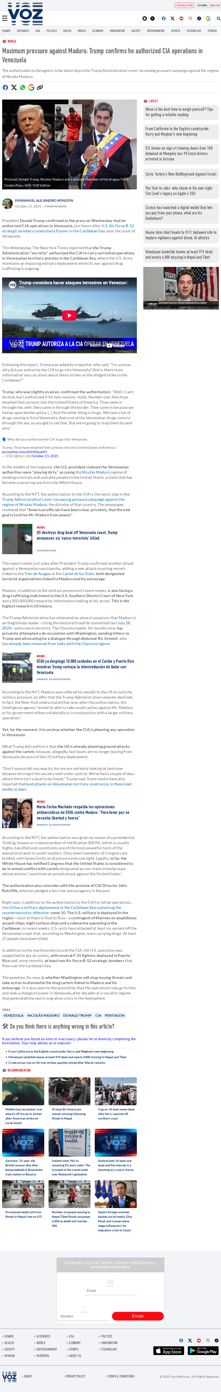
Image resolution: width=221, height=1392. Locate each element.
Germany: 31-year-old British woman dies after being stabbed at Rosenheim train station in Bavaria (24, 1167)
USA (38, 31)
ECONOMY (97, 31)
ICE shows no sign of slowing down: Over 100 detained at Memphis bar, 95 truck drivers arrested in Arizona (179, 154)
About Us (75, 1356)
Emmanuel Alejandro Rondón (44, 200)
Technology (193, 31)
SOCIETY (135, 31)
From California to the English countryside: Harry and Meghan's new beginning (61, 1051)
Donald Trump (77, 1015)
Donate (6, 31)
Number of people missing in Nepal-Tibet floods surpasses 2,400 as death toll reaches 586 (71, 1218)
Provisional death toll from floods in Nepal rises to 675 (23, 1214)
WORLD (82, 31)
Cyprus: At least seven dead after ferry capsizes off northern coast (116, 1113)
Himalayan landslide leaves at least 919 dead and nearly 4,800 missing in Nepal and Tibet (67, 1057)
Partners (43, 1356)
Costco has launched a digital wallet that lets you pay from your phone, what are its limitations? (179, 213)
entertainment (156, 31)
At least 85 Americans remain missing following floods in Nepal (68, 1113)
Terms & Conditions (121, 1377)
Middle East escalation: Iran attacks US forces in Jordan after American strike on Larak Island (23, 1116)
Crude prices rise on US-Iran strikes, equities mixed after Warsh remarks (56, 1062)
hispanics (23, 31)
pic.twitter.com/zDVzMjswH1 (24, 452)
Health (67, 31)
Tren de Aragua (37, 573)
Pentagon (114, 1015)
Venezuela (13, 1015)
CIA (98, 1015)
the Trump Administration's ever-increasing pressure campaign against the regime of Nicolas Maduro (65, 499)
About (28, 1377)
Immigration (117, 31)
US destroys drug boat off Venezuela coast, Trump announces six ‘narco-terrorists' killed (77, 536)
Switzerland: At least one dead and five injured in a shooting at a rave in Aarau (116, 1165)
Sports (175, 31)
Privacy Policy (75, 1377)
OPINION (212, 31)
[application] (181, 288)
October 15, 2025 (44, 456)
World (12, 42)
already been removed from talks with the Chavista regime (59, 643)
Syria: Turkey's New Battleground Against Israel (180, 174)
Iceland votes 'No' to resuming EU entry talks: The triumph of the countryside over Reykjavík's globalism (71, 1167)
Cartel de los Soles (78, 573)
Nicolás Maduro (43, 1015)
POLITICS (51, 31)
